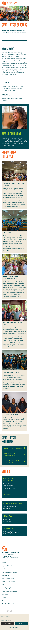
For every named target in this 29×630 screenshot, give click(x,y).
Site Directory (5, 594)
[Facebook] (11, 532)
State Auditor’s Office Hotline (9, 591)
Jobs (3, 600)
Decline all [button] (8, 623)
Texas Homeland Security (8, 581)
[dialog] (14, 622)
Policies (4, 562)
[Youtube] (8, 532)
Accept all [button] (21, 623)
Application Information (9, 454)
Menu (3, 39)
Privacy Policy (11, 620)
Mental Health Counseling (8, 578)
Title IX (3, 569)
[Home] (9, 3)
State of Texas (5, 575)
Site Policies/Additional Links (9, 572)
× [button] (27, 616)
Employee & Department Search (10, 566)
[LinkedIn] (15, 532)
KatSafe (4, 597)
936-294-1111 (5, 558)
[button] (14, 627)
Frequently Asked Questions (12, 461)
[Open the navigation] (26, 3)
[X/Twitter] (18, 532)
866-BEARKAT (13, 558)
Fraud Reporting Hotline (8, 588)
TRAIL (3, 585)
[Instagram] (4, 532)
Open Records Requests (8, 604)
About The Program (13, 448)
